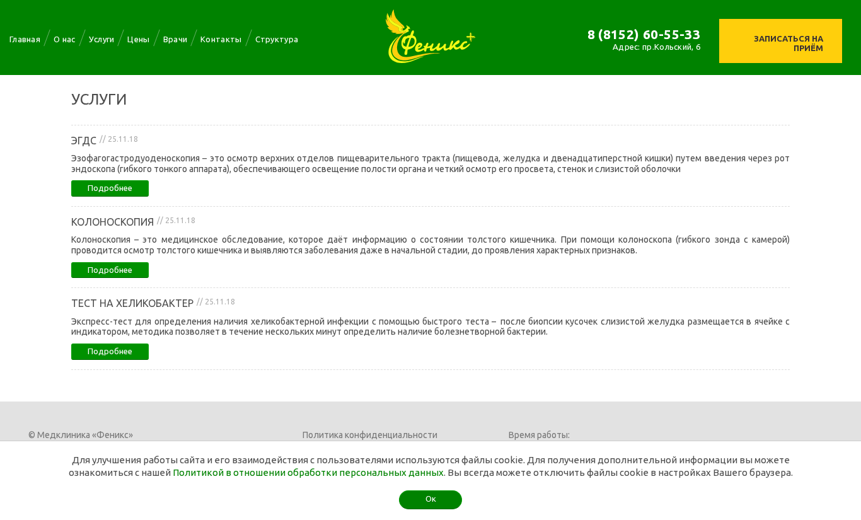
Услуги (102, 39)
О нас (65, 39)
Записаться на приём (788, 43)
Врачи (175, 39)
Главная (24, 39)
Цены (138, 39)
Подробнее (110, 187)
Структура (277, 39)
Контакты (220, 39)
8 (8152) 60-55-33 (644, 34)
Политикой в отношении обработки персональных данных (308, 472)
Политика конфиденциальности (370, 435)
